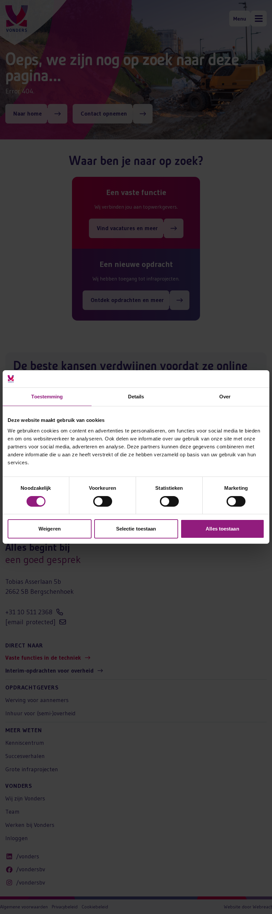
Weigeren (49, 529)
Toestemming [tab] (47, 396)
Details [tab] (136, 396)
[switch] (102, 501)
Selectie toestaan (136, 529)
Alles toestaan (222, 529)
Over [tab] (225, 396)
